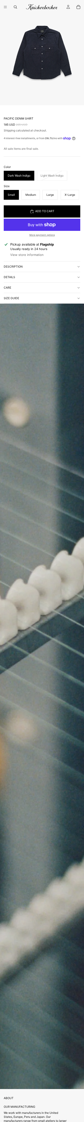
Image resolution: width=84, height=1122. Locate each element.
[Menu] (5, 7)
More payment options (42, 234)
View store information (27, 255)
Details (9, 277)
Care (7, 287)
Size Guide (11, 298)
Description (13, 266)
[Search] (15, 7)
